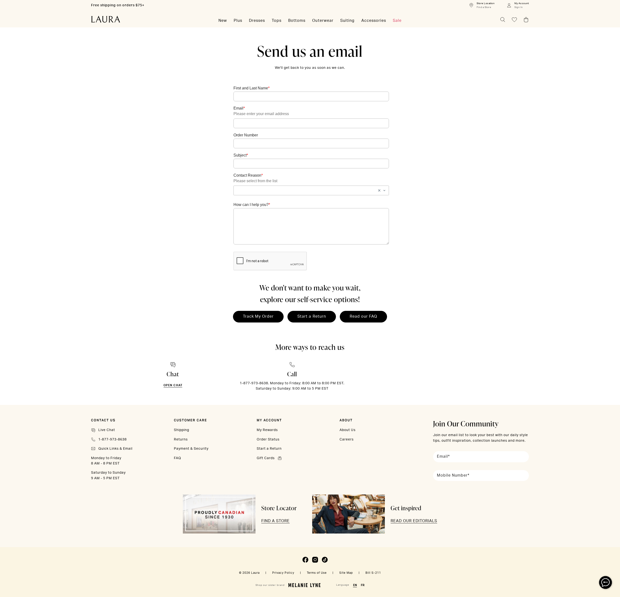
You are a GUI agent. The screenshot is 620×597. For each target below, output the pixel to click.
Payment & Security (191, 448)
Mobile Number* (453, 475)
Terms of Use (317, 572)
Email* (443, 456)
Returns (181, 439)
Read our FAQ (363, 316)
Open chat (172, 385)
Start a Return (311, 316)
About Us (348, 430)
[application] (605, 582)
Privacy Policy (283, 572)
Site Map (346, 572)
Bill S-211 (373, 572)
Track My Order (258, 316)
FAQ (177, 458)
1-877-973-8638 (112, 439)
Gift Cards (266, 458)
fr (362, 585)
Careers (347, 439)
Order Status (268, 439)
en (355, 585)
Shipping (181, 430)
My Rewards (267, 430)
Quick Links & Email (115, 448)
